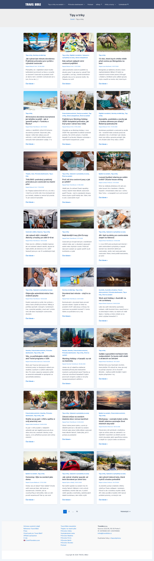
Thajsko (28, 174)
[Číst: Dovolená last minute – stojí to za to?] (77, 277)
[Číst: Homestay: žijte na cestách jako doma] (40, 460)
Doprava (40, 232)
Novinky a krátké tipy (39, 55)
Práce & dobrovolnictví (69, 113)
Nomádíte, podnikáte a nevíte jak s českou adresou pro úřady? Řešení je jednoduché (113, 121)
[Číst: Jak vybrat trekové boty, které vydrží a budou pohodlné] (113, 460)
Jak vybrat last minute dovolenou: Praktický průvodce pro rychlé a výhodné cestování (40, 61)
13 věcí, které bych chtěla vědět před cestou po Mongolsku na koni (113, 61)
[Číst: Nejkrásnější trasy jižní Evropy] (77, 219)
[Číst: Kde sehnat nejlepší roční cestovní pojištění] (77, 42)
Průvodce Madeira (67, 536)
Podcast (63, 545)
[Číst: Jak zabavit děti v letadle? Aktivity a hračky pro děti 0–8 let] (40, 219)
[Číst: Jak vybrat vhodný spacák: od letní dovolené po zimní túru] (77, 460)
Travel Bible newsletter (68, 526)
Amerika (28, 350)
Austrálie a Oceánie (111, 290)
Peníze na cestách (82, 113)
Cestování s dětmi (31, 232)
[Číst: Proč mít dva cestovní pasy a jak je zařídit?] (77, 161)
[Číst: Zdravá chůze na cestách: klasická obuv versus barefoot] (77, 400)
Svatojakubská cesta (68, 533)
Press (25, 531)
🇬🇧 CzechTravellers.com (32, 540)
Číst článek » (30, 84)
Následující (125, 511)
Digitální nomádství (76, 55)
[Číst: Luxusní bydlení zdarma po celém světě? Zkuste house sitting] (113, 161)
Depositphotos (116, 538)
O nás (25, 538)
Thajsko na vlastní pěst (68, 528)
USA (42, 353)
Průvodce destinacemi (41, 174)
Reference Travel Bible (31, 528)
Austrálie (101, 290)
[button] (64, 4)
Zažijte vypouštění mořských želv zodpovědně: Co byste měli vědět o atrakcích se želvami (113, 356)
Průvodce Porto (66, 538)
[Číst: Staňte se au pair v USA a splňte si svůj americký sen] (40, 400)
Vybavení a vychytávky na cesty (79, 174)
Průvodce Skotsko (67, 543)
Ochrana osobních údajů (32, 526)
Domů (72, 19)
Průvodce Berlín (66, 540)
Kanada (64, 350)
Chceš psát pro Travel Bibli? (33, 533)
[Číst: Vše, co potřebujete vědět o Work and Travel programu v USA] (40, 337)
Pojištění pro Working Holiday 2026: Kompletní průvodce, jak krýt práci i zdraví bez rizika (75, 121)
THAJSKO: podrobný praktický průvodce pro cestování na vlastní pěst (40, 181)
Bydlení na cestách (104, 174)
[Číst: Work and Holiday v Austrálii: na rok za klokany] (113, 277)
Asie (32, 174)
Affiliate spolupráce (30, 536)
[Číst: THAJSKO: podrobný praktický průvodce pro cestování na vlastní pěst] (40, 161)
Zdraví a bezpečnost (81, 57)
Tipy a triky (29, 55)
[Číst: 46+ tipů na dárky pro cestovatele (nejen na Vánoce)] (113, 219)
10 (77, 511)
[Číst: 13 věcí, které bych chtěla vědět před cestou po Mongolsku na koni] (113, 42)
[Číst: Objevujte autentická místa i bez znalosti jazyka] (40, 277)
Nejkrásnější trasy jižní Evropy (75, 235)
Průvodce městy (66, 531)
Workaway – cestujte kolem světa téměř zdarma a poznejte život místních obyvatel (113, 421)
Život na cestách (85, 115)
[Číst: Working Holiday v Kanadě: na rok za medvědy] (77, 337)
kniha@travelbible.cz (105, 533)
